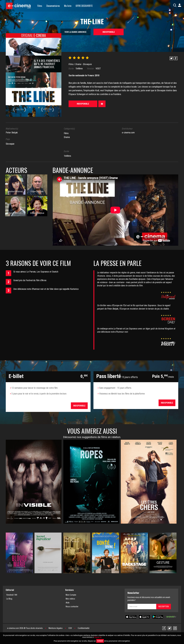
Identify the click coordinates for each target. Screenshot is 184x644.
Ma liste (67, 5)
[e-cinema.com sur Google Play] (157, 616)
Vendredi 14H (11, 595)
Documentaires (53, 5)
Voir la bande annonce (75, 32)
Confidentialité (83, 628)
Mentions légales (56, 628)
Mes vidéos (70, 599)
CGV (70, 628)
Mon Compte (71, 595)
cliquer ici (97, 637)
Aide (67, 602)
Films (39, 5)
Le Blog (9, 599)
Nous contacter (72, 606)
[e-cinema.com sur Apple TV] (144, 616)
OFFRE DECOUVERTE (84, 5)
